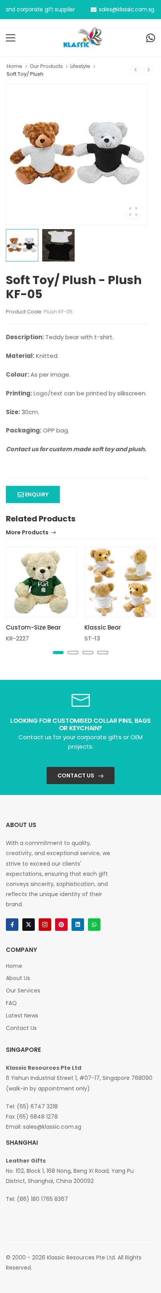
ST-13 (92, 638)
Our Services (23, 990)
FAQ (11, 1003)
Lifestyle (80, 66)
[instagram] (45, 924)
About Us (18, 978)
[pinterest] (61, 924)
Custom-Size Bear (33, 627)
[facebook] (12, 924)
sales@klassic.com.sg (126, 9)
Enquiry (36, 494)
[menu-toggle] (10, 38)
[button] (58, 652)
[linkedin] (78, 924)
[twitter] (28, 924)
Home (14, 66)
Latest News (22, 1015)
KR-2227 (17, 638)
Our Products (46, 66)
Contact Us (75, 775)
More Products (27, 533)
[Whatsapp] (150, 38)
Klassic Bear (102, 627)
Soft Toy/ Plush (25, 74)
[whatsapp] (94, 924)
